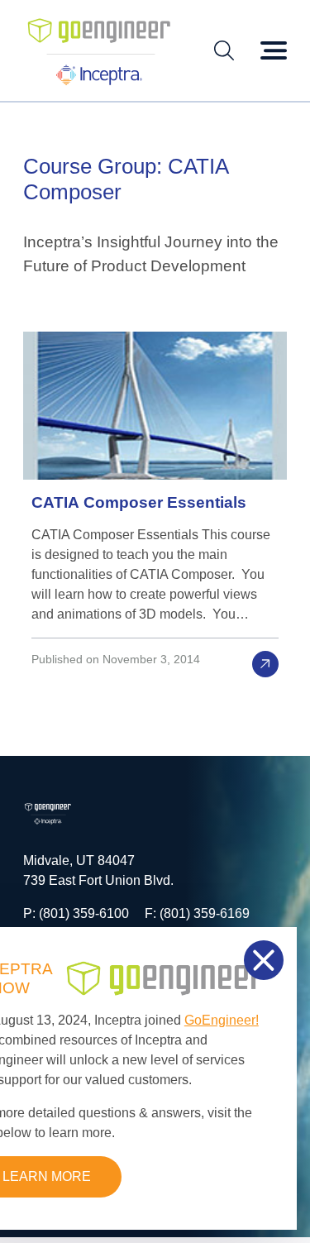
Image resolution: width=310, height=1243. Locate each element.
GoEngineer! (221, 1020)
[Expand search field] (224, 50)
